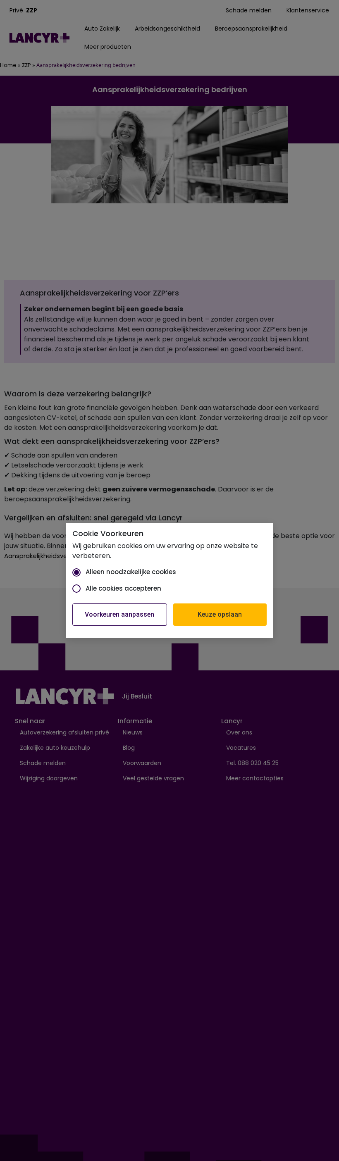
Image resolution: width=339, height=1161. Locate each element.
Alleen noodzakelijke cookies (131, 571)
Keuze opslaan (220, 614)
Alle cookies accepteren (123, 588)
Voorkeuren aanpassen (119, 614)
